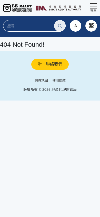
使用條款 (59, 80)
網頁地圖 (41, 80)
